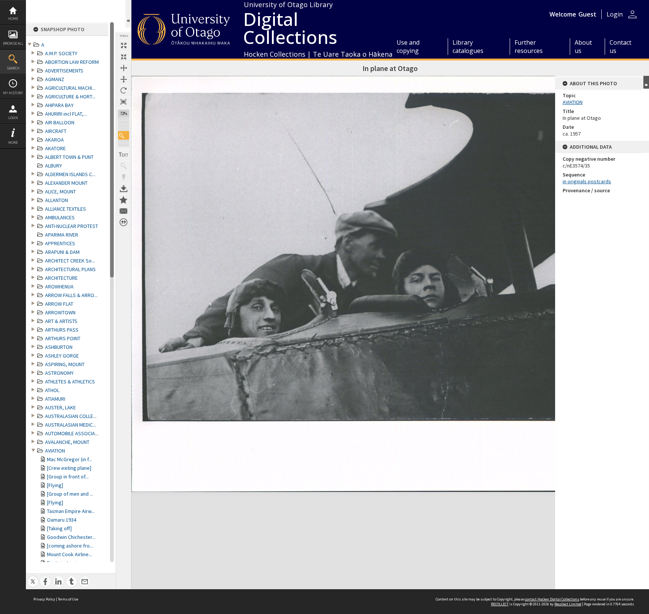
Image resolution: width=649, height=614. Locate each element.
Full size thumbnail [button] (123, 45)
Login (13, 117)
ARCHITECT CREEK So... (70, 260)
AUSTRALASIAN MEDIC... (70, 424)
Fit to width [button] (123, 68)
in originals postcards (587, 181)
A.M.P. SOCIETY (61, 53)
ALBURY (53, 165)
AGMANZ (54, 79)
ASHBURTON (58, 347)
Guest (587, 14)
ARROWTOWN (60, 312)
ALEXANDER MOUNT (66, 183)
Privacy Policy (44, 599)
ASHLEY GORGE (62, 355)
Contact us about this (123, 211)
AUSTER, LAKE (60, 407)
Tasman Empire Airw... (71, 511)
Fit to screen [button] (123, 56)
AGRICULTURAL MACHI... (70, 87)
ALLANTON (56, 200)
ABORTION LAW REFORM (72, 62)
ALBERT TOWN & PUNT (69, 157)
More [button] (13, 142)
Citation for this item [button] (123, 222)
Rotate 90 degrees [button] (123, 90)
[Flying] (55, 485)
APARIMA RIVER (61, 234)
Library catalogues (468, 46)
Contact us (620, 46)
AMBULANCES (60, 217)
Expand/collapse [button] (646, 82)
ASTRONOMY (59, 373)
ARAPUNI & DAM (62, 252)
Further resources (529, 46)
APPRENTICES (60, 243)
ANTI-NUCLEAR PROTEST (71, 226)
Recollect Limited (567, 604)
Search (13, 68)
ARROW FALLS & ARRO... (71, 295)
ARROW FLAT (59, 303)
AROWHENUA (59, 286)
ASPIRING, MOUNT (65, 364)
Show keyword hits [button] (123, 166)
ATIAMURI (55, 398)
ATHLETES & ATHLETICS (70, 381)
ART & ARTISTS (61, 321)
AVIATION (55, 450)
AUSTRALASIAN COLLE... (71, 416)
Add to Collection (123, 199)
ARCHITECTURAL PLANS (70, 269)
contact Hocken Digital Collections (552, 599)
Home (13, 18)
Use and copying (408, 46)
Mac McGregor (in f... (69, 459)
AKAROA (54, 139)
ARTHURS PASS (61, 329)
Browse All (13, 43)
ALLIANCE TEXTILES (65, 208)
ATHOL (52, 390)
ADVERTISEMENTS (64, 70)
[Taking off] (59, 528)
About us (583, 46)
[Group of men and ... (70, 493)
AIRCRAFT (55, 131)
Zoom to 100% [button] (123, 101)
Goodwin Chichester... (71, 537)
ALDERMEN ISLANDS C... (70, 174)
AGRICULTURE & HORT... (70, 96)
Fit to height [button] (123, 79)
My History (13, 93)
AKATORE (55, 148)
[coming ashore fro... (70, 545)
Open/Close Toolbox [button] (128, 13)
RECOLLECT (500, 604)
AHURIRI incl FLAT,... (66, 113)
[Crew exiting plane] (69, 468)
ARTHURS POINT (62, 338)
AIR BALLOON (59, 122)
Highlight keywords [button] (123, 177)
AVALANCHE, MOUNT (67, 442)
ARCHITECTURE (61, 278)
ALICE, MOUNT (60, 191)
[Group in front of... (68, 476)
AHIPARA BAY (59, 105)
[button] (123, 135)
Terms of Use (68, 599)
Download (123, 188)
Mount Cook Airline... (69, 554)
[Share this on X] (33, 577)
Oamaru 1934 (61, 519)
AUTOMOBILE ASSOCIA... (71, 433)
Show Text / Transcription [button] (123, 154)
